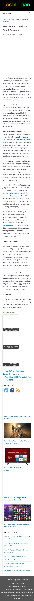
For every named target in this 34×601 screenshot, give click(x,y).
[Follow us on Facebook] (12, 392)
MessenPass (7, 225)
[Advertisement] (17, 57)
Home (4, 19)
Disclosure (25, 580)
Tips (9, 19)
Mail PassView (15, 193)
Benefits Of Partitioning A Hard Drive (17, 570)
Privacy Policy (14, 583)
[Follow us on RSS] (18, 392)
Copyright (17, 580)
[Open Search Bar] (30, 13)
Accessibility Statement (17, 586)
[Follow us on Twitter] (6, 392)
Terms (22, 583)
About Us (9, 580)
